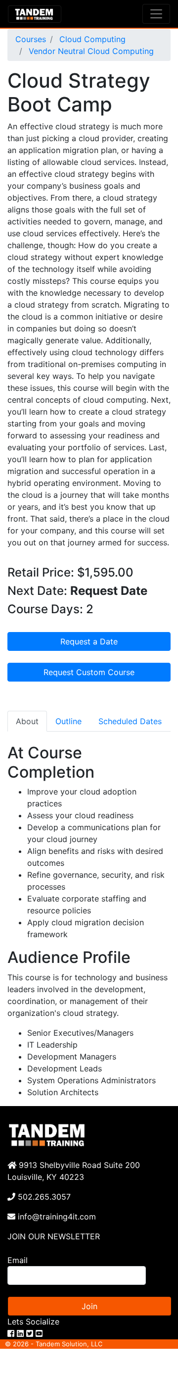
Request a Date (89, 641)
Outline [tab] (68, 721)
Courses (30, 39)
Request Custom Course (89, 672)
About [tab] (27, 721)
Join (89, 1306)
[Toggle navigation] (156, 14)
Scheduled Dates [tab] (130, 721)
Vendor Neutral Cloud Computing (90, 51)
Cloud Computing (91, 39)
